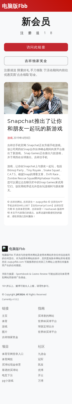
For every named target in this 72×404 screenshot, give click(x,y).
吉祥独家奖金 (36, 61)
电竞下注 (7, 375)
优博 (40, 370)
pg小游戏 (7, 380)
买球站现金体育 (11, 364)
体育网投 (7, 359)
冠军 (40, 359)
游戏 (10, 138)
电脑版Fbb (14, 5)
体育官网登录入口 (12, 354)
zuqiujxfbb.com (15, 261)
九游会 (42, 354)
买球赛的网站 (46, 316)
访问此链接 (36, 47)
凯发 (40, 364)
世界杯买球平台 (47, 321)
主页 (4, 316)
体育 (4, 321)
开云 (40, 375)
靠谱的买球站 (10, 370)
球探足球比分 (46, 326)
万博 (40, 380)
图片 (4, 332)
